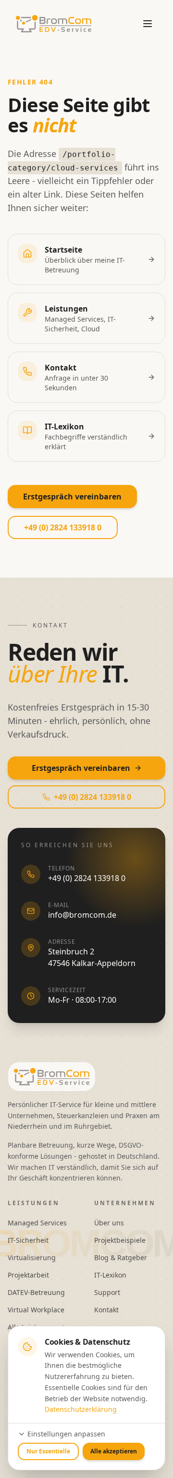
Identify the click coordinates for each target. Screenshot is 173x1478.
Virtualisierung (32, 1257)
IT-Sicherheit (28, 1240)
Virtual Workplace (36, 1309)
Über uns (109, 1222)
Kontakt (106, 1309)
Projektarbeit (28, 1274)
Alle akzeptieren (113, 1451)
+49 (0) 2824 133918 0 (62, 527)
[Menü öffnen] (147, 23)
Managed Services (37, 1222)
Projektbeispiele (120, 1240)
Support (107, 1292)
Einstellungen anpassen (66, 1433)
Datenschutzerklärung (81, 1409)
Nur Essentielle (48, 1451)
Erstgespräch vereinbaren (72, 496)
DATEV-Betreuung (36, 1292)
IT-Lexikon (110, 1274)
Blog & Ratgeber (120, 1257)
